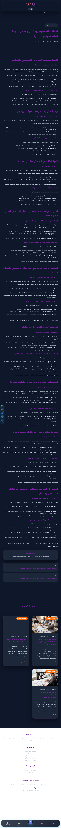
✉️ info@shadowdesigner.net (30, 790)
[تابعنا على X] (2, 421)
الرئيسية (56, 13)
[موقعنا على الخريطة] (2, 414)
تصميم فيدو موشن (30, 758)
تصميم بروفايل (30, 753)
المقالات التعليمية (42, 13)
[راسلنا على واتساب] (2, 406)
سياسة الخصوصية (30, 760)
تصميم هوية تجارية (30, 751)
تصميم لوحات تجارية (30, 756)
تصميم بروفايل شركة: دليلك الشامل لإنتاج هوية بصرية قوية (46, 642)
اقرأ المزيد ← (52, 662)
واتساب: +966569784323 (30, 770)
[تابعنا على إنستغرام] (2, 417)
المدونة (50, 13)
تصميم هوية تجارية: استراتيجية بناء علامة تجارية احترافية (47, 695)
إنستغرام (30, 775)
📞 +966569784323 (30, 788)
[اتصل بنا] (2, 410)
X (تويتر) (30, 772)
